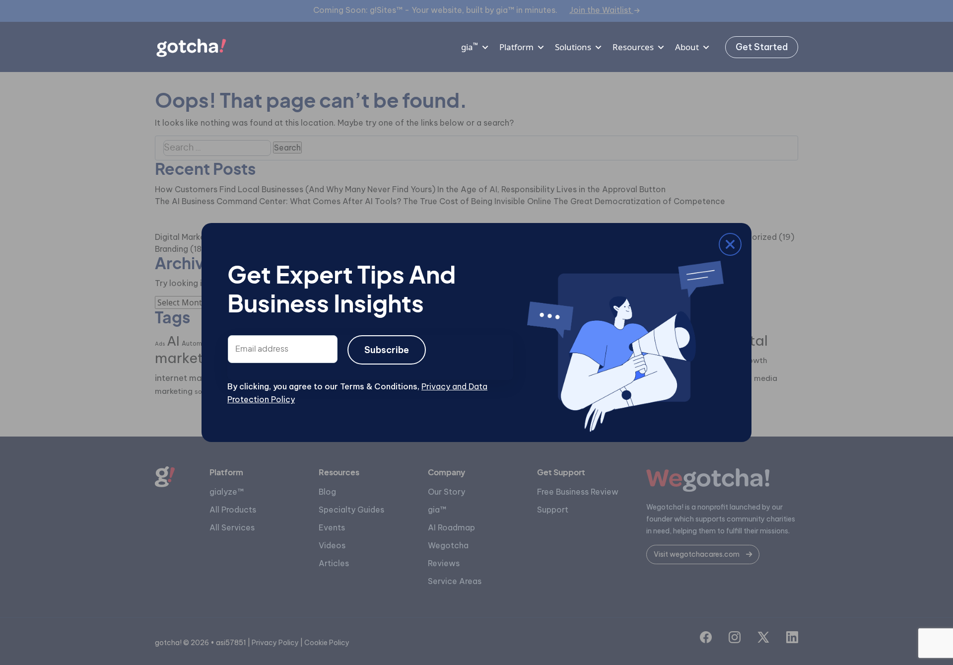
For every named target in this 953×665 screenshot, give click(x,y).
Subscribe (386, 350)
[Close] (234, 246)
